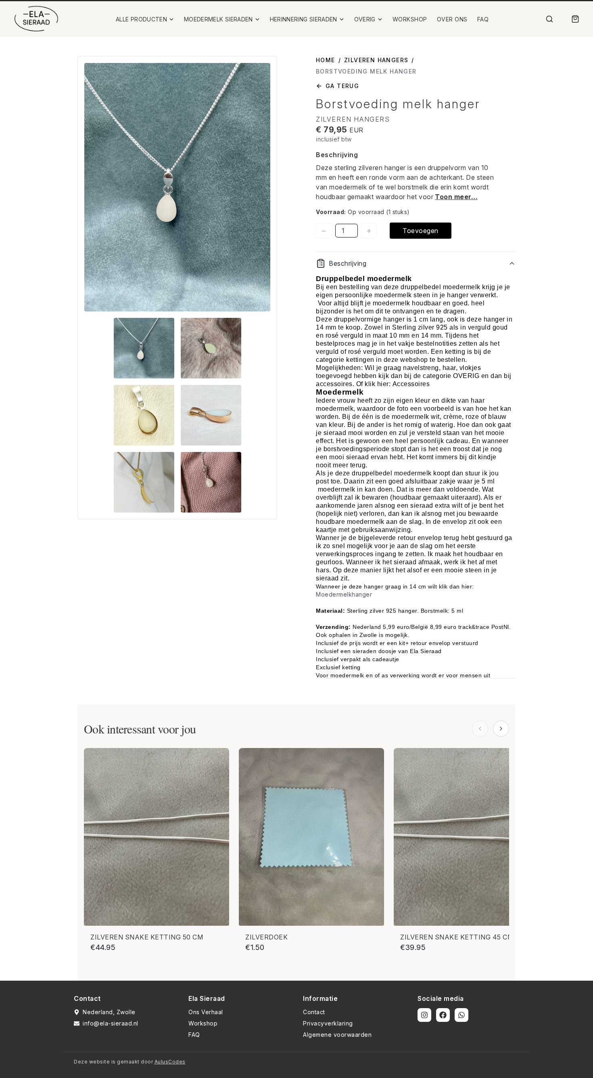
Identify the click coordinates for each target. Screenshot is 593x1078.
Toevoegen (420, 231)
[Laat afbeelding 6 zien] (211, 482)
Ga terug (342, 85)
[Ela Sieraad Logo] (36, 19)
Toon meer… (456, 197)
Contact (314, 1012)
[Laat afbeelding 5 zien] (144, 482)
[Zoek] (549, 19)
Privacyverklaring (328, 1023)
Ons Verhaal (205, 1012)
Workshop (202, 1023)
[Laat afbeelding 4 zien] (211, 415)
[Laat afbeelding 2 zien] (211, 348)
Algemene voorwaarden (337, 1034)
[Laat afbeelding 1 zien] (144, 348)
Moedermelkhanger (344, 594)
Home (325, 60)
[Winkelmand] (575, 19)
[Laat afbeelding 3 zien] (144, 415)
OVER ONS (452, 19)
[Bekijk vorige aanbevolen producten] (480, 729)
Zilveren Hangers (376, 60)
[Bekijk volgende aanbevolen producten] (501, 729)
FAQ (483, 19)
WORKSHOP (410, 19)
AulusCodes (170, 1062)
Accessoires (411, 383)
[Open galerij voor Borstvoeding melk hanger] (177, 187)
